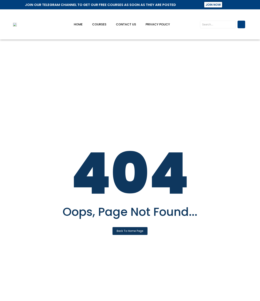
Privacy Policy (158, 24)
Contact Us (126, 24)
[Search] (241, 24)
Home (78, 24)
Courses (99, 24)
